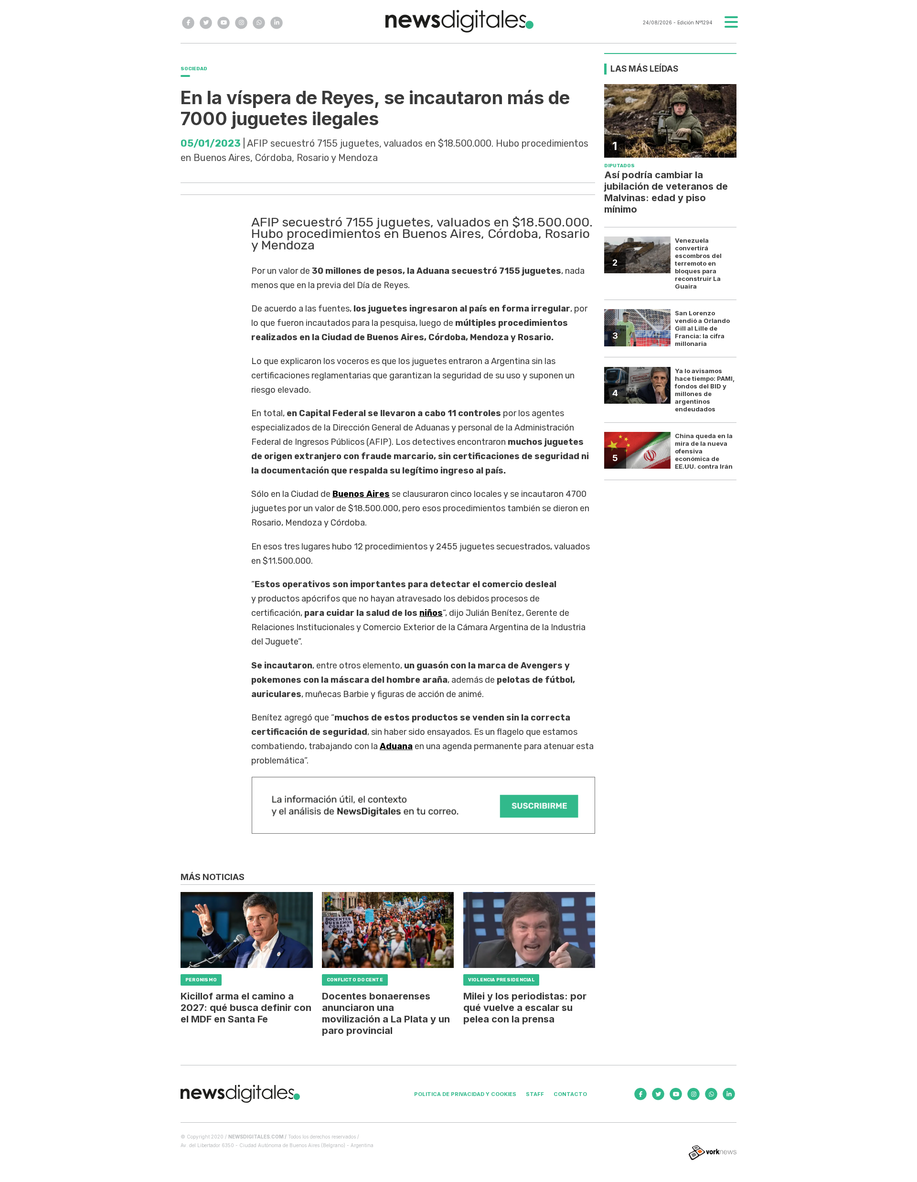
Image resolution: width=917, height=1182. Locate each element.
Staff (535, 1094)
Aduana (396, 746)
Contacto (570, 1094)
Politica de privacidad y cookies (465, 1094)
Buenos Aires (361, 494)
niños (431, 613)
